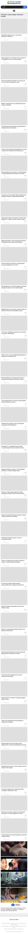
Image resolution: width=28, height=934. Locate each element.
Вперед (17, 904)
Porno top (8, 931)
